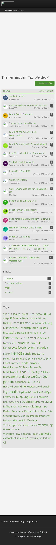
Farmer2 (44, 338)
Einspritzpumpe (28, 328)
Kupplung (22, 397)
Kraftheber (9, 397)
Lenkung (42, 397)
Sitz (50, 411)
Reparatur (17, 411)
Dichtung (47, 323)
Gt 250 (36, 382)
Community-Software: (28, 532)
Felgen (6, 353)
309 (5, 314)
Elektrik (43, 328)
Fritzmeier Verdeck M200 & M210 (25, 227)
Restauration (32, 411)
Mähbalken (10, 406)
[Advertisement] (28, 43)
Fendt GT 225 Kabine (19, 236)
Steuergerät (10, 416)
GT (30, 382)
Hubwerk (31, 386)
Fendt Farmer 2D (12, 367)
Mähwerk (23, 406)
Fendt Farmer (11, 363)
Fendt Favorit (10, 372)
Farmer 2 (32, 338)
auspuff (7, 318)
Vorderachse (30, 425)
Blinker (7, 323)
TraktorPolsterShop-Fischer (22, 123)
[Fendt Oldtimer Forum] (8, 4)
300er (39, 314)
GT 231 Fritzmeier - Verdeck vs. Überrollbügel (24, 259)
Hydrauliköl (25, 392)
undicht (22, 420)
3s (23, 314)
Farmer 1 (20, 338)
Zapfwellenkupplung (14, 438)
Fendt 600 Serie (43, 358)
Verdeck (32, 420)
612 (10, 314)
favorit (22, 347)
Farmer (9, 337)
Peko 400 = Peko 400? (19, 171)
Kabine (37, 392)
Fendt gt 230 (38, 372)
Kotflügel (46, 392)
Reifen (7, 411)
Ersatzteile (9, 332)
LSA (22, 402)
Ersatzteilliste (24, 332)
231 (19, 314)
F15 (39, 332)
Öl (4, 442)
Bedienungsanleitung (34, 318)
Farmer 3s (22, 343)
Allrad (47, 314)
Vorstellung (45, 425)
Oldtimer (35, 406)
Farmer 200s (10, 347)
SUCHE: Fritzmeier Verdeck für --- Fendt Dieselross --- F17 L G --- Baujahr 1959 (29, 247)
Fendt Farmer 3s (32, 367)
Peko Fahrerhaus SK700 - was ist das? (28, 105)
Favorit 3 (42, 347)
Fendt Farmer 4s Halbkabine (23, 209)
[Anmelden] (45, 4)
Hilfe (23, 386)
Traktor (30, 416)
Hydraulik (11, 391)
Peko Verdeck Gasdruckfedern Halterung (29, 218)
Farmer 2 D (9, 343)
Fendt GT (24, 372)
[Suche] (37, 4)
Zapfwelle (45, 433)
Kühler (32, 397)
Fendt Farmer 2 (30, 363)
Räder (44, 411)
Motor (29, 402)
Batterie (17, 318)
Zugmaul (31, 438)
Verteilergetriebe (12, 425)
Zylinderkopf (44, 438)
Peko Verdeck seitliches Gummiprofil (27, 153)
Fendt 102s (9, 358)
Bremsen (36, 323)
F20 (44, 332)
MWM (48, 402)
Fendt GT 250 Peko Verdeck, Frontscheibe (23, 134)
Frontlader (23, 377)
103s (33, 314)
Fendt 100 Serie (33, 354)
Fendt (16, 353)
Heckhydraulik (11, 386)
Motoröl (39, 402)
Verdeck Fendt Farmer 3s (21, 162)
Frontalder (9, 376)
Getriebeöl (21, 382)
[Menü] (52, 4)
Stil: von (28, 536)
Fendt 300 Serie (24, 358)
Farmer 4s (35, 343)
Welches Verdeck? (18, 179)
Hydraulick (43, 386)
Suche (21, 416)
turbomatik (10, 420)
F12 (34, 332)
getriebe (8, 382)
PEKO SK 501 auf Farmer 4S (23, 200)
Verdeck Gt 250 (16, 96)
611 (28, 314)
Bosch (15, 323)
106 (15, 314)
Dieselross (10, 328)
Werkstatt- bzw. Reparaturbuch (20, 433)
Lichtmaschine (11, 402)
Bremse (25, 323)
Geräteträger (40, 377)
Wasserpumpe (11, 429)
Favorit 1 (31, 347)
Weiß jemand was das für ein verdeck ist (28, 190)
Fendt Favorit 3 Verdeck (21, 114)
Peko (44, 406)
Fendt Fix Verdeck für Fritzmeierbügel (28, 144)
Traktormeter (42, 416)
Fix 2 (47, 372)
